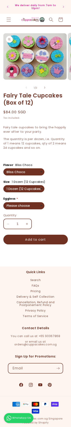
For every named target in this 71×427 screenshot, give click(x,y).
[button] (8, 19)
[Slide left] (26, 87)
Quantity (10, 215)
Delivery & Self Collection (35, 297)
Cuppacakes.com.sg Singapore (41, 418)
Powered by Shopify (35, 422)
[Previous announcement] (7, 6)
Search (35, 280)
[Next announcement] (63, 6)
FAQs (35, 286)
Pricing (36, 291)
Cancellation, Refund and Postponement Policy (36, 303)
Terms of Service (35, 316)
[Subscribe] (58, 368)
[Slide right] (44, 87)
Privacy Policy (35, 311)
